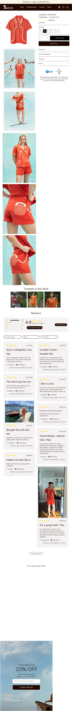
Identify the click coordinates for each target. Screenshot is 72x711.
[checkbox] (49, 337)
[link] (14, 329)
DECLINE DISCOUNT (26, 694)
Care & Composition (44, 54)
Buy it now (54, 44)
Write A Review (61, 325)
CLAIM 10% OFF (26, 687)
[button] (22, 7)
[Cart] (67, 7)
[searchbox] (12, 337)
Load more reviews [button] (36, 553)
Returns (41, 63)
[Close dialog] (50, 642)
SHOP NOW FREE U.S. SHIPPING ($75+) (36, 2)
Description (42, 49)
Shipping (41, 59)
